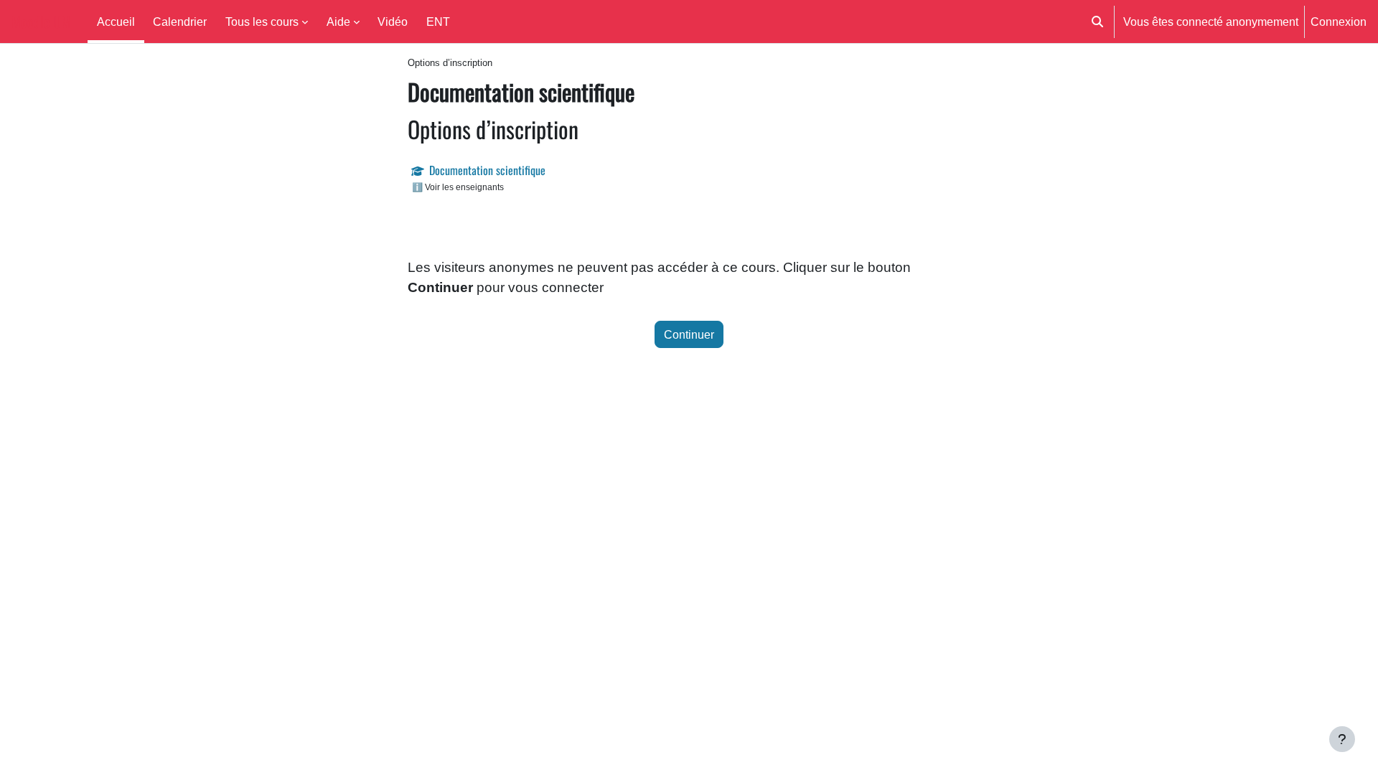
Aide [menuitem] (338, 21)
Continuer (689, 334)
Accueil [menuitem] (116, 21)
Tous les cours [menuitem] (262, 21)
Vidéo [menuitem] (393, 21)
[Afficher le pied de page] (1342, 739)
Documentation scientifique (487, 170)
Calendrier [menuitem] (180, 21)
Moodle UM (40, 21)
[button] (1097, 21)
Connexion (1339, 21)
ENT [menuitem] (438, 21)
